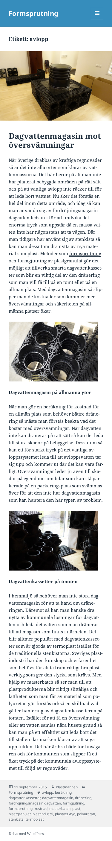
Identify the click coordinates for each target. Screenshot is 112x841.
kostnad (40, 808)
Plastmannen (67, 787)
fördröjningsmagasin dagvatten (35, 803)
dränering (83, 797)
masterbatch (59, 808)
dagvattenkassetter (24, 797)
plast (76, 808)
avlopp (47, 792)
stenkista (16, 819)
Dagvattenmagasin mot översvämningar (55, 140)
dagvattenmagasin (57, 797)
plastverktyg (65, 813)
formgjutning (73, 803)
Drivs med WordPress (27, 833)
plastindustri (43, 813)
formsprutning (21, 808)
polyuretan (86, 813)
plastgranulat (20, 813)
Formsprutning (33, 13)
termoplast (34, 819)
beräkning (63, 792)
